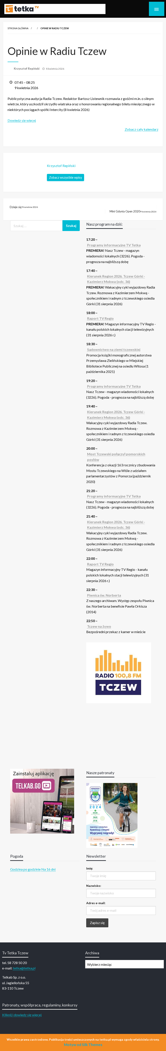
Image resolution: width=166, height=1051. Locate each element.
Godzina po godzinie (25, 869)
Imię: (89, 868)
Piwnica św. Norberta (104, 595)
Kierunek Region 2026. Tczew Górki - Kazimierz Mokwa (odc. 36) (116, 279)
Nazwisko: (93, 885)
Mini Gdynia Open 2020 (133, 211)
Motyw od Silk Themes (83, 1044)
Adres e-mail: (95, 903)
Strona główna (18, 28)
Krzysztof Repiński (27, 68)
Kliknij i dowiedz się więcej (22, 1015)
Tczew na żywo (99, 626)
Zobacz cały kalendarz (141, 129)
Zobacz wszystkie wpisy (65, 177)
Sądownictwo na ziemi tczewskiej (113, 349)
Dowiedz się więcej (22, 120)
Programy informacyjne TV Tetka (114, 245)
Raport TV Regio (100, 318)
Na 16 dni (48, 869)
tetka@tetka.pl (24, 968)
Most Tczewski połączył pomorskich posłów (116, 457)
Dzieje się (24, 207)
